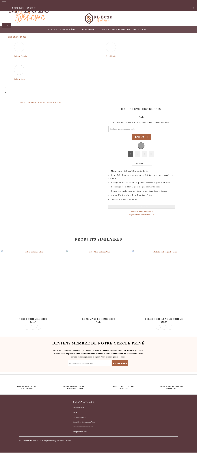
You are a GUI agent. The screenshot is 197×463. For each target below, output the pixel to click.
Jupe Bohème (87, 29)
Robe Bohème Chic (146, 212)
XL (151, 154)
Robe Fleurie (111, 56)
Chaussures (139, 29)
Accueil (53, 29)
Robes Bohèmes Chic (33, 282)
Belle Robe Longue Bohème (164, 282)
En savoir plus (141, 206)
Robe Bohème (68, 29)
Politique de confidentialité (83, 427)
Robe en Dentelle (20, 56)
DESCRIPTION (137, 163)
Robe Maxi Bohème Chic (98, 282)
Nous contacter (78, 408)
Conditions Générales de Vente (84, 422)
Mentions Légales (79, 417)
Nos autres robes (17, 36)
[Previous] (24, 150)
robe (138, 215)
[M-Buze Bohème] (98, 18)
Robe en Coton (19, 79)
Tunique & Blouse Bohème (114, 29)
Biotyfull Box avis (80, 432)
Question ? (32, 8)
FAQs (75, 412)
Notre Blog (18, 8)
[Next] (101, 150)
